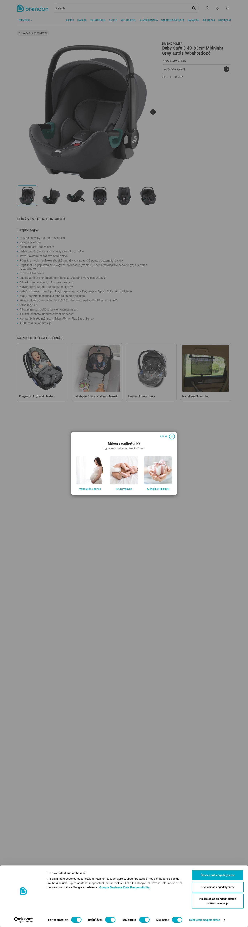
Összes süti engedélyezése (218, 875)
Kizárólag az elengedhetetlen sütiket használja (217, 901)
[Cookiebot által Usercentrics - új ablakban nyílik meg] (23, 920)
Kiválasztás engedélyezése (218, 887)
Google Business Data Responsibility (124, 887)
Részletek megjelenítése (204, 919)
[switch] (110, 920)
